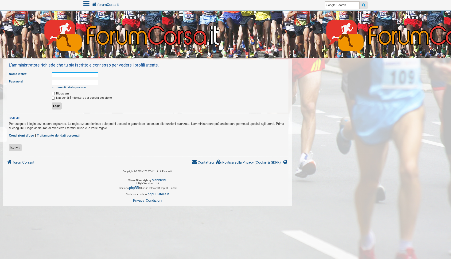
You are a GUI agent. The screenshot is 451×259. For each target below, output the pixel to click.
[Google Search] (364, 5)
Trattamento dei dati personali (58, 135)
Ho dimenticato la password (70, 87)
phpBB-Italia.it (158, 194)
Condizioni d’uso (21, 135)
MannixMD (159, 180)
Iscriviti (15, 147)
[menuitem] (248, 162)
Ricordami (62, 93)
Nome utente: (18, 74)
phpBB (134, 188)
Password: (16, 81)
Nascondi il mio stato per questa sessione (83, 97)
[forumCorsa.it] (225, 25)
